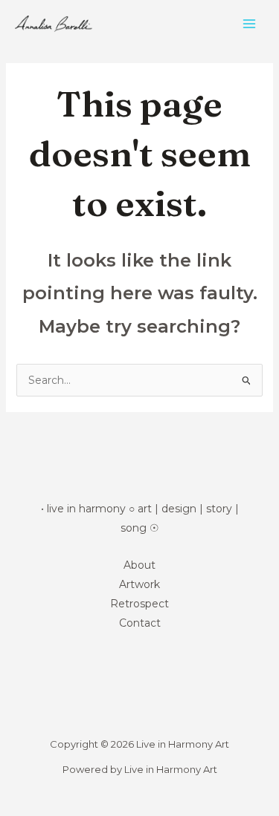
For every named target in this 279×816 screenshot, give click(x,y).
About (139, 565)
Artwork (139, 584)
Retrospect (139, 603)
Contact (140, 623)
